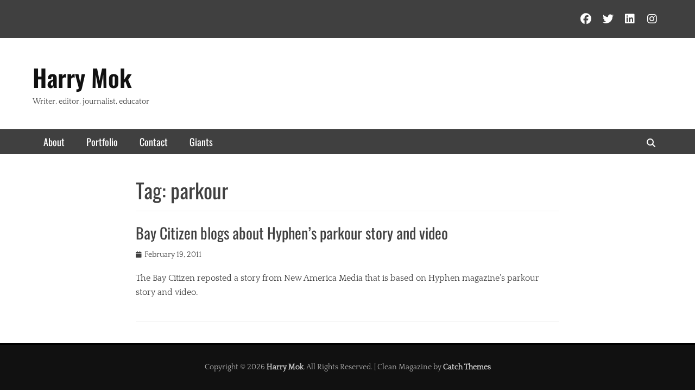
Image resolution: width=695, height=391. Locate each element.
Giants (201, 142)
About (54, 142)
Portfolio (102, 142)
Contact (154, 142)
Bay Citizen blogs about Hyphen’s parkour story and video (292, 233)
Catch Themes (467, 367)
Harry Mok (82, 77)
